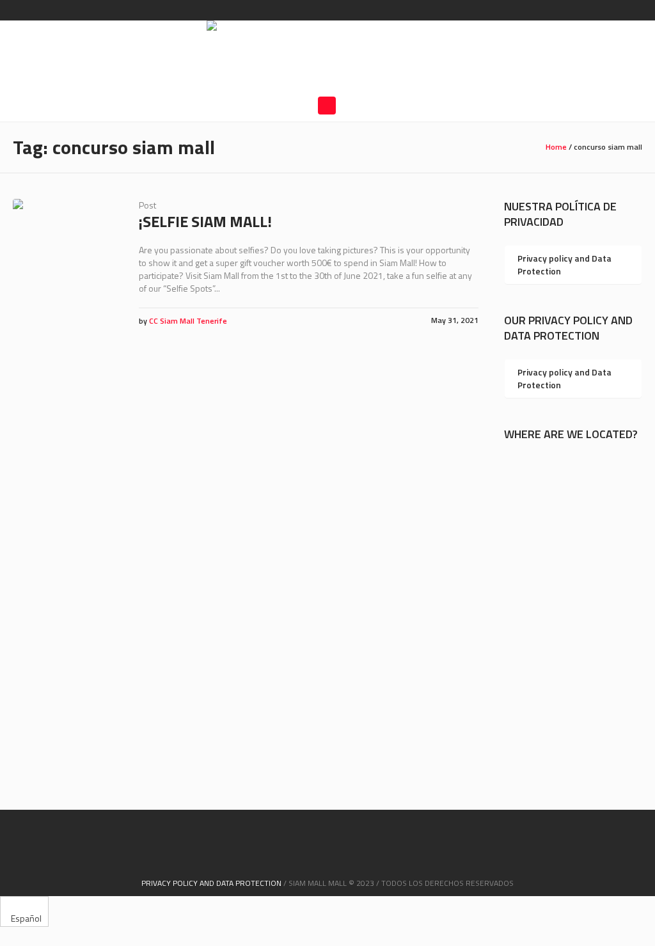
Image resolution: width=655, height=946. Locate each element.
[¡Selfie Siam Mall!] (66, 252)
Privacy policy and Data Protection (564, 264)
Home (556, 147)
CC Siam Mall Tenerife (188, 321)
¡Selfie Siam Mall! (205, 221)
